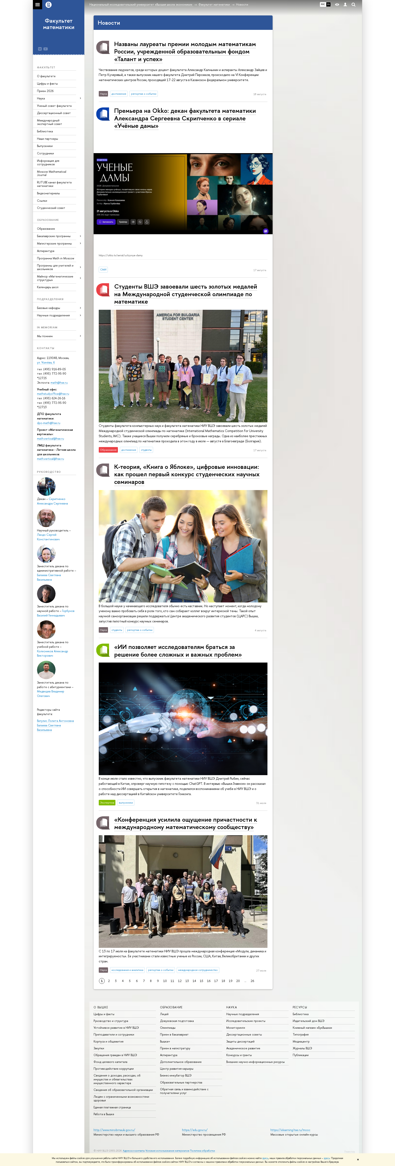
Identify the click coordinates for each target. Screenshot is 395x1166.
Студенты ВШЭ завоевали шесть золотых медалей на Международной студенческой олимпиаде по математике (185, 293)
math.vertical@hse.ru (50, 438)
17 (216, 981)
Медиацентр (301, 1041)
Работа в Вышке (104, 1114)
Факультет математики (58, 24)
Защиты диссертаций (240, 1041)
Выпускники (45, 146)
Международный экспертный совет (49, 122)
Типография (301, 1034)
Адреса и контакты (134, 1150)
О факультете (46, 76)
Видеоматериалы (48, 193)
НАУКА (231, 1007)
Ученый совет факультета (54, 106)
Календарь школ (47, 287)
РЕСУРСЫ (300, 1007)
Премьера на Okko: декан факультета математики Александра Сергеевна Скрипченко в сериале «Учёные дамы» (185, 118)
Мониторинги (235, 1028)
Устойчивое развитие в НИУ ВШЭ (116, 1028)
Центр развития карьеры (176, 1068)
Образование (46, 229)
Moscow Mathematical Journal (51, 173)
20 (238, 981)
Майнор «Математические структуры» (55, 278)
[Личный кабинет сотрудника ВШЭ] (345, 4)
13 (187, 981)
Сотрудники (45, 153)
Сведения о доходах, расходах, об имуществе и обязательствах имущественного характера (117, 1079)
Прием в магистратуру (175, 1048)
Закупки (99, 1048)
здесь (265, 1158)
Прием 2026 (45, 91)
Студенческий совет (51, 208)
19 (230, 981)
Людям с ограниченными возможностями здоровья (121, 1098)
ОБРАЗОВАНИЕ (171, 1007)
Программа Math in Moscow (55, 258)
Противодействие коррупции (114, 1068)
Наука (41, 98)
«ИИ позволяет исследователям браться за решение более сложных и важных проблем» (178, 650)
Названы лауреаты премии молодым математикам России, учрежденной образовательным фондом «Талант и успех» (185, 51)
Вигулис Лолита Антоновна (55, 721)
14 (194, 981)
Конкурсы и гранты (239, 1055)
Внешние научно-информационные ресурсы (255, 1062)
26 (252, 981)
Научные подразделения (242, 1014)
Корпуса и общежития (108, 1041)
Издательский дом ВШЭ (308, 1021)
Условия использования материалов (167, 1150)
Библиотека (45, 131)
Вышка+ (165, 1041)
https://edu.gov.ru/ (195, 1130)
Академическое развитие (243, 1048)
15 (201, 981)
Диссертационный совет (54, 113)
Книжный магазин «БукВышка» (312, 1028)
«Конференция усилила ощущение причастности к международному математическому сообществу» (185, 823)
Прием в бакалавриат (174, 1034)
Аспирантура (45, 251)
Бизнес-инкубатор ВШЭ (176, 1075)
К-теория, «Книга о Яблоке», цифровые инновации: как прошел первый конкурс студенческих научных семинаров (187, 474)
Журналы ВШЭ (302, 1048)
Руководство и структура (111, 1021)
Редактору (349, 1151)
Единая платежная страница (112, 1107)
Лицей (164, 1014)
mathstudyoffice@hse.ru (53, 394)
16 (208, 981)
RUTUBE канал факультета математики (54, 184)
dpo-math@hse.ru (48, 423)
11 (172, 981)
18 (223, 981)
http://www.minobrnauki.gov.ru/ (114, 1130)
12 (180, 981)
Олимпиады (167, 1028)
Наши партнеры (47, 139)
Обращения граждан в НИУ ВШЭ (115, 1055)
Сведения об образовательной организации (123, 1090)
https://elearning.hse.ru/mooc (290, 1130)
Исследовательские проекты (245, 1021)
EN (328, 4)
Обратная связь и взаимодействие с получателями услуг (184, 1091)
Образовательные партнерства (181, 1082)
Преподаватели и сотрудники (114, 1034)
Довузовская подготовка (177, 1021)
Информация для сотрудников (48, 162)
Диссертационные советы (244, 1034)
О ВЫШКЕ (101, 1007)
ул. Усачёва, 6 (46, 362)
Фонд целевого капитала (110, 1062)
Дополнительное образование (181, 1062)
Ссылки (42, 201)
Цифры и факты (47, 83)
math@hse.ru (59, 382)
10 (165, 981)
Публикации (301, 1055)
